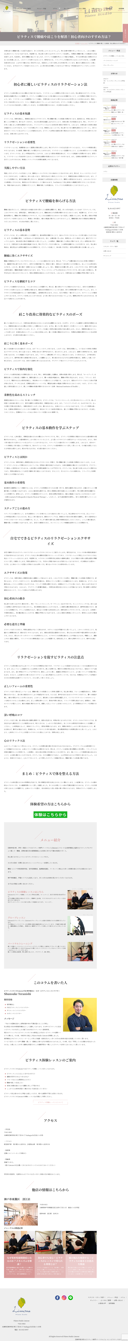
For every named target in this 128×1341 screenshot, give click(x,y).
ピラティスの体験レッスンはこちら (26, 891)
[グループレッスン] (80, 925)
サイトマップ (107, 256)
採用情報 (121, 8)
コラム (55, 8)
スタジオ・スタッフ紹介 (23, 8)
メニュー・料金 (41, 8)
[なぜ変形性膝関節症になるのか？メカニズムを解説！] (19, 1242)
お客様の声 (108, 8)
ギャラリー (67, 8)
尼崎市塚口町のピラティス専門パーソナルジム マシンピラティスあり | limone (101, 1339)
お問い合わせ (95, 8)
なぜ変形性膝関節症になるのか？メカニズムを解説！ (19, 1261)
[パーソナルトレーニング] (80, 951)
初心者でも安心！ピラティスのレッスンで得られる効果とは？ (50, 1261)
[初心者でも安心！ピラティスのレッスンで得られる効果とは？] (50, 1242)
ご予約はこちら (125, 33)
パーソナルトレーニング (20, 943)
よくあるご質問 (81, 8)
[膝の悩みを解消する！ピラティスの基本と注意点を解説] (81, 1242)
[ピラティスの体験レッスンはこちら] (80, 899)
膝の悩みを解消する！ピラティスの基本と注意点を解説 (81, 1261)
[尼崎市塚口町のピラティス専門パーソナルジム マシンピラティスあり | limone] (7, 9)
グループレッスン (16, 917)
